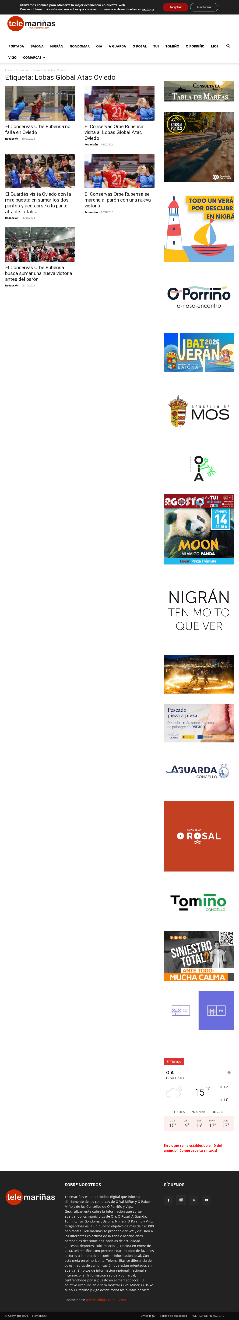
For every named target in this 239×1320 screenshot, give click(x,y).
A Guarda (117, 46)
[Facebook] (168, 1200)
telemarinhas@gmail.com (106, 1300)
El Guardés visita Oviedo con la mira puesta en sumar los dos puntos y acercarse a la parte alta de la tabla (38, 202)
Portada (16, 46)
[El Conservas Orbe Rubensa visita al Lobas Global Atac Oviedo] (119, 103)
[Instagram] (181, 1200)
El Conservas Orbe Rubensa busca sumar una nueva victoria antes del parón (38, 273)
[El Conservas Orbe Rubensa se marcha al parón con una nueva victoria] (119, 171)
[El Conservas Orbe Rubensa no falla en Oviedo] (40, 103)
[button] (228, 46)
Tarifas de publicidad (173, 1316)
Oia (99, 46)
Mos (214, 46)
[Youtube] (206, 1200)
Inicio (8, 70)
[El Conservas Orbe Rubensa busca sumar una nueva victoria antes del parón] (40, 244)
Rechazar (204, 7)
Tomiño (172, 46)
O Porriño (195, 46)
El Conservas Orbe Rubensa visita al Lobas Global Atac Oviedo (113, 132)
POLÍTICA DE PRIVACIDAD (208, 1316)
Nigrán (56, 46)
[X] (193, 1200)
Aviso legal (148, 1316)
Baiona (37, 46)
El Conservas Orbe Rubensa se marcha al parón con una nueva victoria (117, 200)
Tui (156, 46)
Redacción (11, 138)
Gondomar (80, 46)
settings (148, 9)
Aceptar (175, 7)
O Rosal (140, 46)
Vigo (12, 57)
